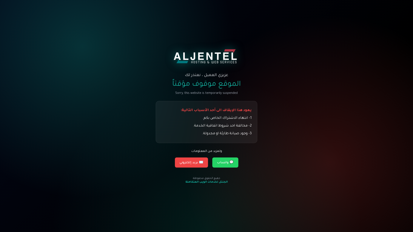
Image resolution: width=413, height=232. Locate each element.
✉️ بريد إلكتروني (191, 163)
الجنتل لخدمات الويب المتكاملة (206, 182)
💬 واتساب (225, 163)
